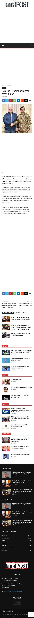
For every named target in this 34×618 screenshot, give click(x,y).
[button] (2, 45)
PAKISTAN (8, 85)
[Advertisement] (17, 25)
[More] (30, 100)
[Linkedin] (18, 100)
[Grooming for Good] (6, 381)
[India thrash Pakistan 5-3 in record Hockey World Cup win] (6, 368)
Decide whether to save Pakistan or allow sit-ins (25, 304)
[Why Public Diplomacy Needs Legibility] (6, 389)
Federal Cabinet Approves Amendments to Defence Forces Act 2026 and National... (21, 410)
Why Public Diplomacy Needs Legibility (21, 387)
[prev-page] (3, 341)
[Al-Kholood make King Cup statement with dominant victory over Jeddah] (6, 352)
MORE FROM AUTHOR (20, 313)
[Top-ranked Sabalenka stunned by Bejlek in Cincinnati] (6, 360)
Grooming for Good (16, 379)
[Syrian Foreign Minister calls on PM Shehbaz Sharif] (6, 335)
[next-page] (5, 341)
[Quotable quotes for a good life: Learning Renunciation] (6, 397)
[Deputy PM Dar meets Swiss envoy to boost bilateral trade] (6, 319)
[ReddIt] (22, 100)
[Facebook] (3, 100)
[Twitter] (7, 100)
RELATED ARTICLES (8, 313)
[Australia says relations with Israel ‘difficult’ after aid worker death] (6, 474)
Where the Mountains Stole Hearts (20, 454)
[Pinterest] (11, 100)
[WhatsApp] (14, 100)
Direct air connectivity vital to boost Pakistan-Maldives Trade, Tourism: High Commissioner (21, 327)
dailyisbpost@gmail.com (15, 591)
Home (3, 85)
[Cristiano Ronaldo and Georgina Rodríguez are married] (6, 448)
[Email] (26, 100)
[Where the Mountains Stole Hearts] (6, 456)
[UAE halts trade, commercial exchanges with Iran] (6, 427)
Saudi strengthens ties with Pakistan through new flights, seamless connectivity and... (21, 439)
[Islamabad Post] (17, 3)
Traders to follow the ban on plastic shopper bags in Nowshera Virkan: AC (9, 305)
